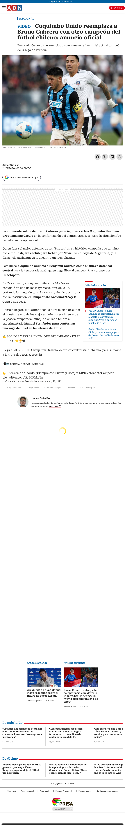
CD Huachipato (88, 387)
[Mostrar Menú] (3, 8)
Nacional (26, 18)
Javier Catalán (10, 165)
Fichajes (71, 387)
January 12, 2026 (52, 381)
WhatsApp (119, 157)
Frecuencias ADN (28, 791)
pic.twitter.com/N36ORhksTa (22, 377)
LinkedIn (112, 157)
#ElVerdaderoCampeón (98, 373)
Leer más (53, 406)
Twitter (105, 157)
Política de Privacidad (62, 791)
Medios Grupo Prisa (62, 809)
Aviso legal (44, 791)
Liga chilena (34, 387)
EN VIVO (118, 8)
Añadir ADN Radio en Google (24, 177)
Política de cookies (84, 791)
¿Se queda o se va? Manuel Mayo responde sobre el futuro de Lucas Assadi (44, 693)
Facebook (98, 157)
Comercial (11, 791)
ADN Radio (14, 8)
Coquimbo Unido (14, 387)
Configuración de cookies (107, 791)
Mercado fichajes (53, 387)
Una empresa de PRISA (62, 801)
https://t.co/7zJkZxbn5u (27, 363)
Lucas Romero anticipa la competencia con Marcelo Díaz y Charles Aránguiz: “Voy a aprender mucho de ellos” (81, 696)
